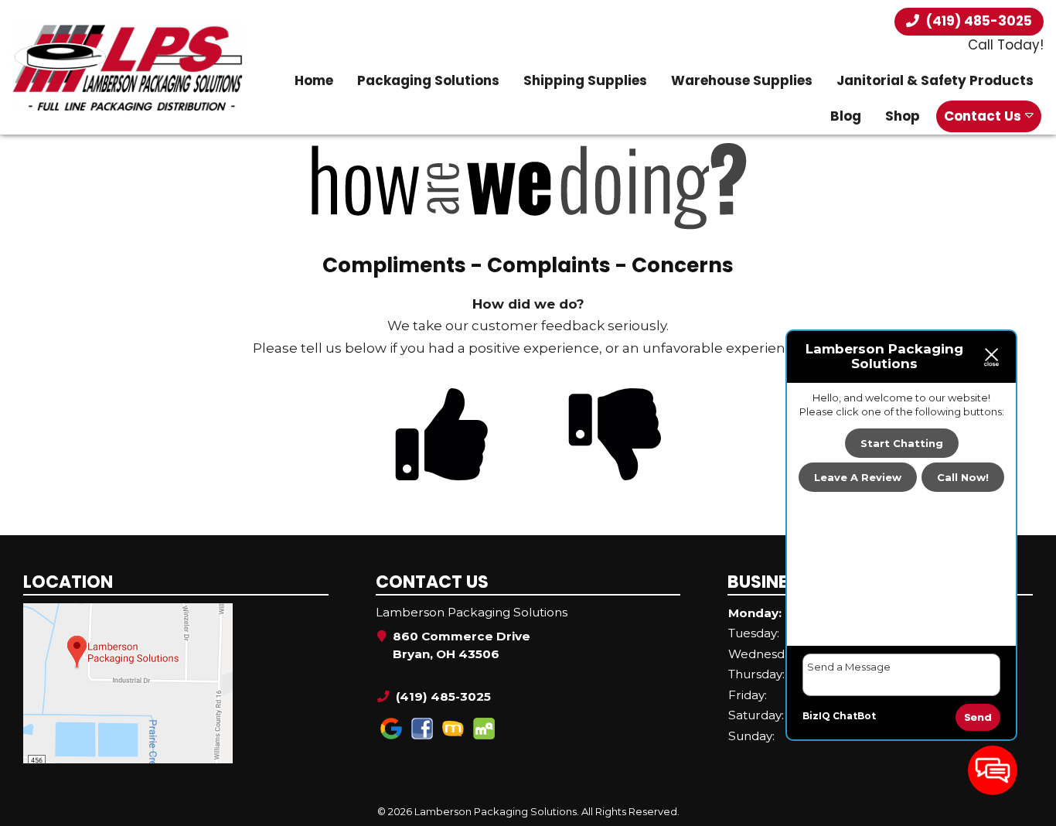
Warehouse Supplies (741, 80)
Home (314, 80)
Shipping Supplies (585, 80)
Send (978, 717)
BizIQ (816, 716)
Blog (845, 116)
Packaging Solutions (428, 80)
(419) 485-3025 (977, 21)
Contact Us (982, 116)
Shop (902, 116)
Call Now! (963, 478)
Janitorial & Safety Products (935, 80)
